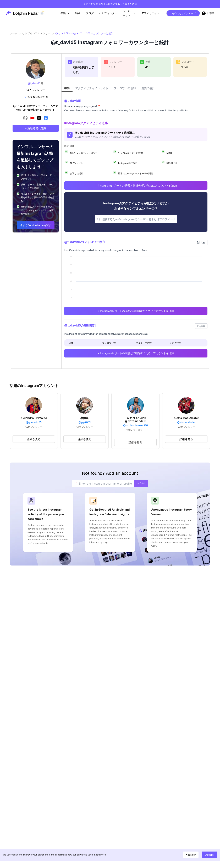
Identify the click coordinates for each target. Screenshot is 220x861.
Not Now (191, 854)
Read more (100, 854)
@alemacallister (186, 422)
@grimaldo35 (34, 422)
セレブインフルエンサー (36, 33)
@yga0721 (85, 422)
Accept (209, 854)
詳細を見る (34, 439)
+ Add (141, 483)
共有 (202, 242)
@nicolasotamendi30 (135, 425)
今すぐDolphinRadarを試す (35, 225)
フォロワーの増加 (125, 88)
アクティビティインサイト (91, 88)
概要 (67, 88)
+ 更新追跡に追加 (36, 128)
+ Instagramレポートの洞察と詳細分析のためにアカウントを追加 (136, 185)
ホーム (13, 33)
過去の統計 (148, 88)
